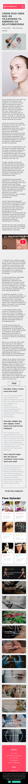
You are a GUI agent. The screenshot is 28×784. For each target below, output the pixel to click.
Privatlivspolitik (16, 781)
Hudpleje (4, 30)
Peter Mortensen (18, 28)
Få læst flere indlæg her (14, 491)
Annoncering (14, 770)
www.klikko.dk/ (15, 762)
